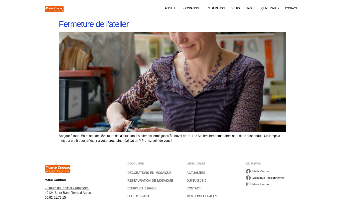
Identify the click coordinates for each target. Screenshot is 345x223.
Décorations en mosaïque (149, 172)
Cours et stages (243, 8)
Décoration (190, 8)
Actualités (195, 172)
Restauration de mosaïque (150, 180)
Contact (291, 8)
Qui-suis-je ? (270, 8)
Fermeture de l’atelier (94, 24)
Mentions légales (201, 196)
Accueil (170, 8)
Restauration (215, 8)
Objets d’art (138, 196)
